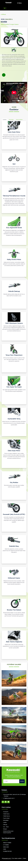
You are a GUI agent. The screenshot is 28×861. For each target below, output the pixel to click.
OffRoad (3, 14)
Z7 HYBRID (6, 845)
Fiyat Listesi (6, 818)
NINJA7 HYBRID (7, 842)
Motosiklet (5, 820)
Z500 (4, 849)
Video (2, 24)
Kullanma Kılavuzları (8, 831)
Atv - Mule (6, 826)
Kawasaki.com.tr (7, 858)
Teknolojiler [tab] (11, 119)
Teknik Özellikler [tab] (19, 119)
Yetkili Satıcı (6, 814)
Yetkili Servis (6, 816)
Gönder (22, 781)
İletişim (5, 829)
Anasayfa (5, 811)
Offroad (5, 824)
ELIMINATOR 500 (7, 851)
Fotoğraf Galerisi (14, 24)
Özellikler (6, 24)
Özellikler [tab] (5, 119)
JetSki (5, 822)
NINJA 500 (6, 847)
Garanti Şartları (7, 832)
